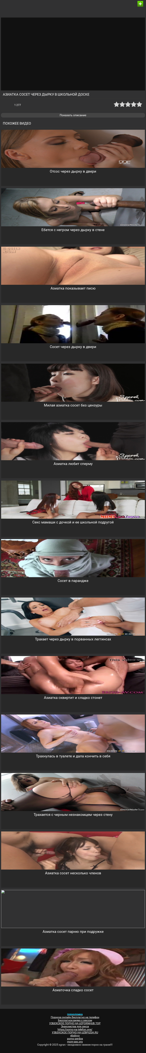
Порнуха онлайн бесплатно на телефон (75, 1017)
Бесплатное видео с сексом (75, 1020)
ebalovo (75, 1035)
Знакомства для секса (75, 1026)
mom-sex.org (75, 1041)
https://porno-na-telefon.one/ (75, 1029)
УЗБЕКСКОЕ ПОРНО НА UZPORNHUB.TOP (75, 1023)
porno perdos (75, 1038)
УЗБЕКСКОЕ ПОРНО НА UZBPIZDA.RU (75, 1032)
